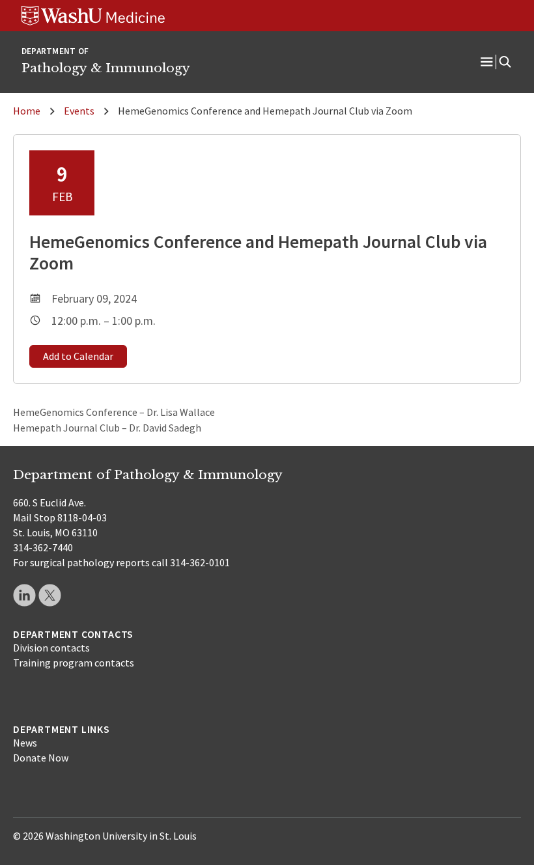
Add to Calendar (78, 356)
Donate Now (40, 757)
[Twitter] (49, 595)
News (25, 742)
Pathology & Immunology (105, 68)
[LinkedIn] (24, 595)
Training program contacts (73, 662)
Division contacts (51, 647)
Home (26, 110)
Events (79, 110)
